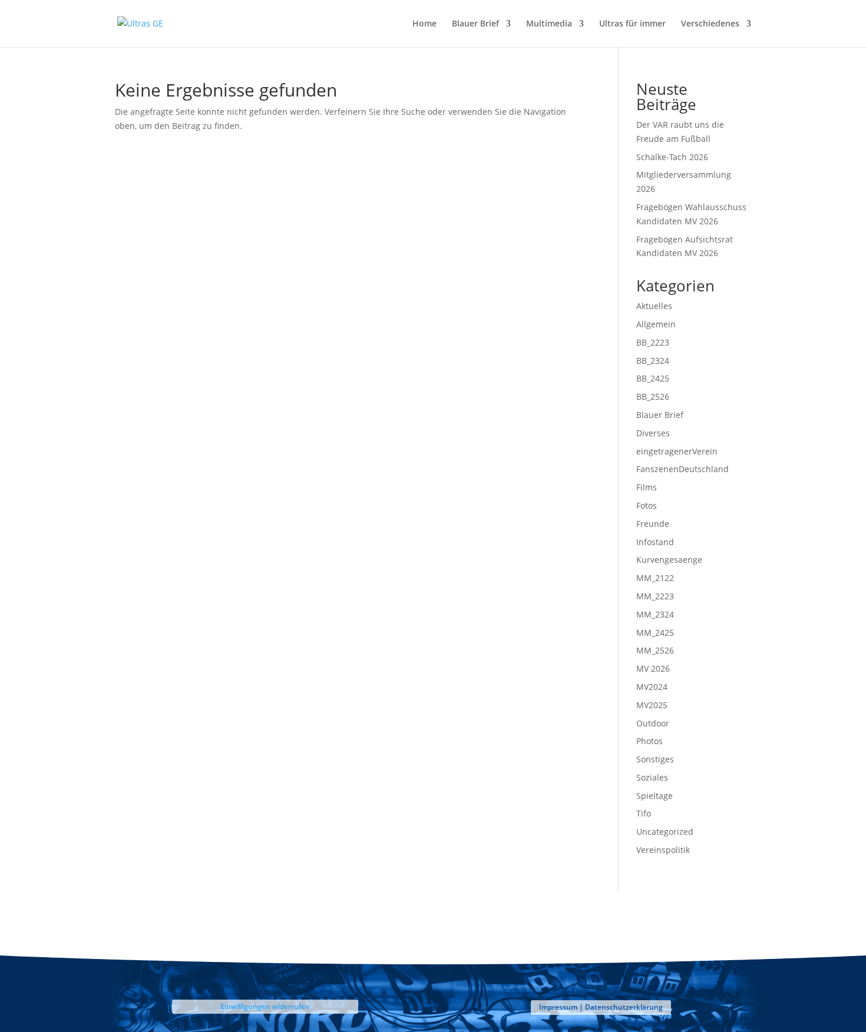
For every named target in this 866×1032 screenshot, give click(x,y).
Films (646, 487)
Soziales (652, 777)
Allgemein (656, 324)
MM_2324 (655, 614)
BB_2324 (652, 360)
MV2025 (651, 705)
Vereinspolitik (663, 849)
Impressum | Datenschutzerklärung (601, 1007)
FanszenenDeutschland (682, 468)
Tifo (643, 813)
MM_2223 (655, 596)
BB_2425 (652, 378)
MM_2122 (655, 577)
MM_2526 (655, 650)
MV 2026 (653, 668)
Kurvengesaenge (669, 559)
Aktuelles (654, 305)
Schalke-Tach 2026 (672, 156)
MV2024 (651, 686)
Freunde (652, 523)
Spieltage (654, 795)
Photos (649, 740)
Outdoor (652, 723)
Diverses (653, 433)
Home (424, 24)
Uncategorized (664, 831)
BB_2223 (652, 342)
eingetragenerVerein (677, 451)
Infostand (655, 541)
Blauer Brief (475, 24)
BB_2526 (652, 396)
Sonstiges (655, 759)
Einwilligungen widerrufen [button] (265, 1006)
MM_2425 (655, 632)
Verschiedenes (710, 24)
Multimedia (549, 24)
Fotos (646, 505)
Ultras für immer (632, 24)
